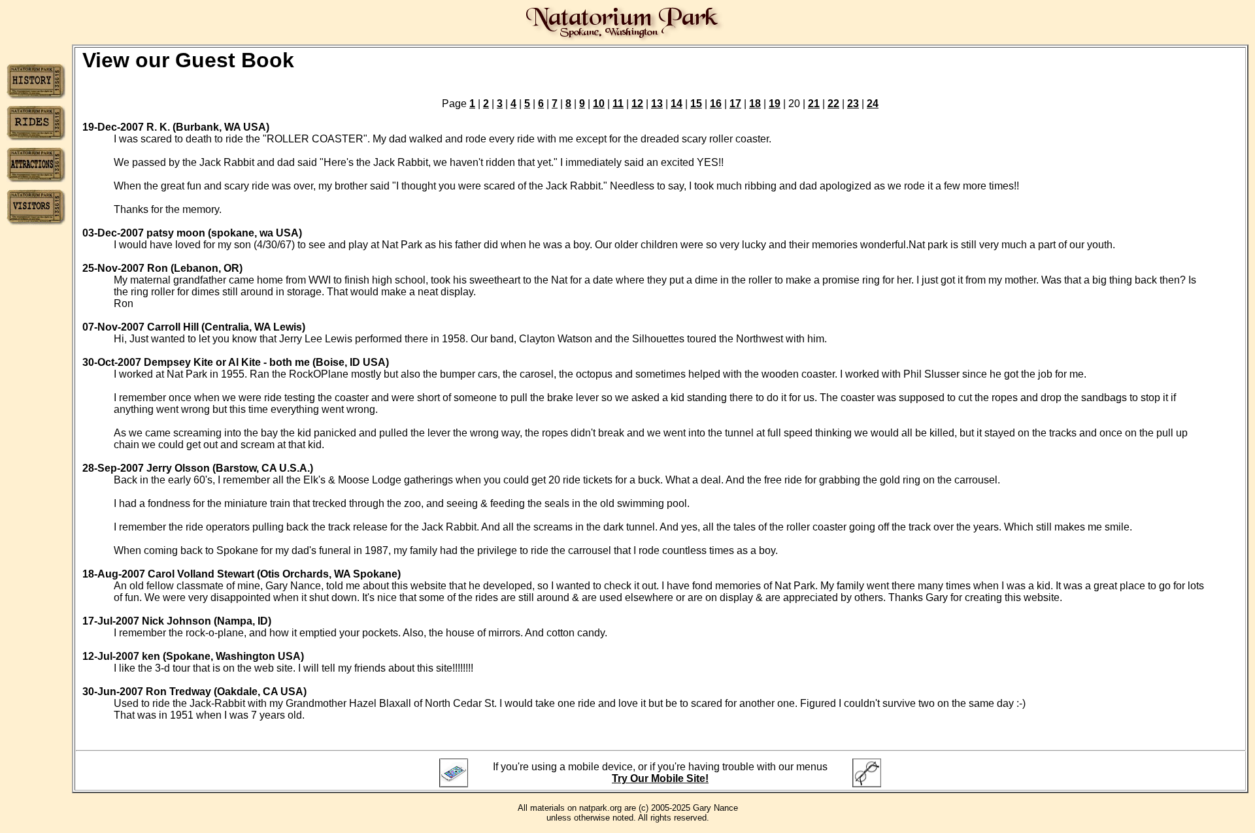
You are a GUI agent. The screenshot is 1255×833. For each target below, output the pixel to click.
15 (696, 103)
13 (657, 103)
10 (599, 103)
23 (853, 103)
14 (676, 103)
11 (618, 103)
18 (755, 103)
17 (735, 103)
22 (833, 103)
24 (872, 103)
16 (716, 103)
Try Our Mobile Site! (660, 778)
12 (637, 103)
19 (774, 103)
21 (814, 103)
